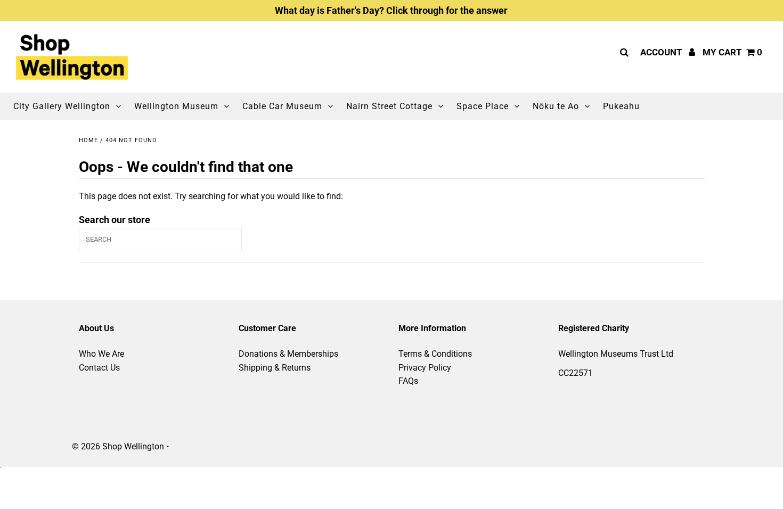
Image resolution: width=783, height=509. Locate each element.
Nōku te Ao (556, 106)
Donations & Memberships (288, 354)
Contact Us (99, 368)
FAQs (408, 381)
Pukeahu (621, 106)
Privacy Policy (424, 368)
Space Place (482, 106)
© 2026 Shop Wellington (118, 446)
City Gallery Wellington (61, 106)
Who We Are (101, 354)
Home (88, 140)
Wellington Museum (176, 106)
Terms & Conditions (435, 354)
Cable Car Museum (282, 106)
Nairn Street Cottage (389, 106)
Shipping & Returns (275, 368)
